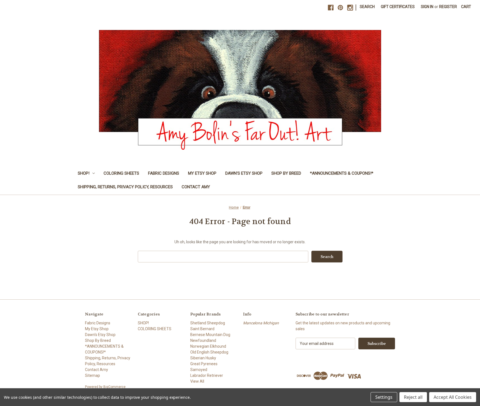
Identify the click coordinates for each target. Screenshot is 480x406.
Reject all (413, 397)
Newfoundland (203, 340)
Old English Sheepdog (209, 352)
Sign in (427, 6)
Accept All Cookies (453, 397)
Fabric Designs (163, 173)
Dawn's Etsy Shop (243, 173)
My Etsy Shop (202, 173)
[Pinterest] (340, 8)
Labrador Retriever (206, 375)
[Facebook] (331, 8)
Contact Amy (196, 186)
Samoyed (198, 369)
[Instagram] (350, 8)
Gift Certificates (398, 6)
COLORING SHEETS (121, 173)
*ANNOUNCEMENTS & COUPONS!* (341, 173)
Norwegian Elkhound (208, 346)
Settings (383, 397)
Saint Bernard (202, 329)
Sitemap (92, 375)
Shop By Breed (286, 173)
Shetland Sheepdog (207, 323)
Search (367, 6)
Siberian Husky (203, 358)
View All (197, 381)
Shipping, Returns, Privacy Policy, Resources (125, 186)
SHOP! (83, 173)
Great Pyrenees (204, 364)
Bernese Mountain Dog (210, 334)
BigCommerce (114, 387)
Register (448, 6)
